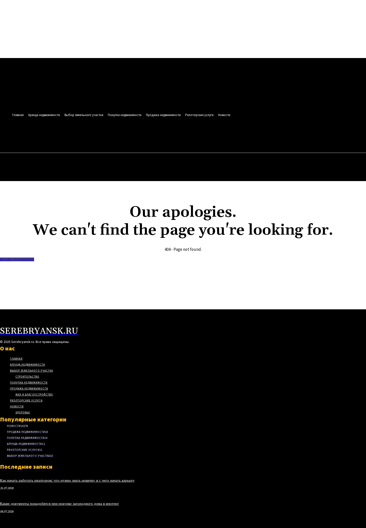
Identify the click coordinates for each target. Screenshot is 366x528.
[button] (215, 136)
